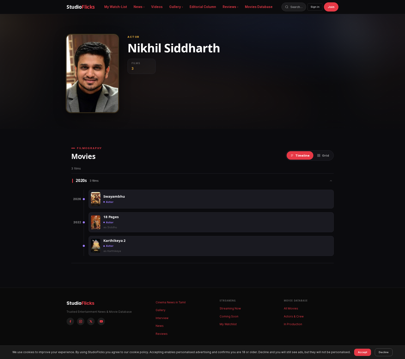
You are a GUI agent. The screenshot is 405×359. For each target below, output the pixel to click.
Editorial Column (203, 7)
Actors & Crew (294, 316)
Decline (384, 352)
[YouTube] (101, 321)
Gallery (175, 7)
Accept (362, 352)
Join (331, 7)
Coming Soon (229, 316)
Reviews (229, 7)
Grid (325, 155)
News (138, 7)
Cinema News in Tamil (171, 302)
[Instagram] (80, 321)
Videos (157, 7)
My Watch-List (115, 7)
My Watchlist (228, 324)
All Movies (291, 308)
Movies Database (259, 7)
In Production (293, 324)
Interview (162, 318)
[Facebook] (70, 321)
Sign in (315, 6)
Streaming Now (230, 308)
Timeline (302, 155)
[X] (91, 321)
